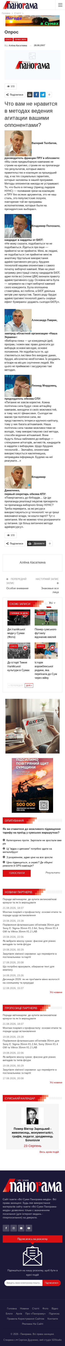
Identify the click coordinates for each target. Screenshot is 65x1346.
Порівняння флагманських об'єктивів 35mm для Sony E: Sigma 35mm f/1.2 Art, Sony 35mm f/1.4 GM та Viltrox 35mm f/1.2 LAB (31, 928)
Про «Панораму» (35, 1313)
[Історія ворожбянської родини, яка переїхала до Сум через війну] (46, 650)
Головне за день (19, 613)
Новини (24, 1308)
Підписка (54, 1313)
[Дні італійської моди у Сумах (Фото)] (18, 617)
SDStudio (57, 1340)
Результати (53, 873)
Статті (9, 39)
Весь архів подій (49, 1151)
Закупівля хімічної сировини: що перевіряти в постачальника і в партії (30, 955)
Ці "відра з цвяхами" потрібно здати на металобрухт (27, 850)
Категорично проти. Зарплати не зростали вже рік (32, 842)
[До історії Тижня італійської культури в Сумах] (18, 650)
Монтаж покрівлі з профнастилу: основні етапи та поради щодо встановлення (32, 913)
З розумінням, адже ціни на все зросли (29, 857)
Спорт (41, 613)
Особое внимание (17, 588)
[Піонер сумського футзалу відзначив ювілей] (46, 617)
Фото (45, 1308)
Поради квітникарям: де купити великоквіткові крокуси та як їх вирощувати (30, 901)
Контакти (52, 1318)
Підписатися (51, 1282)
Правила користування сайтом (25, 1318)
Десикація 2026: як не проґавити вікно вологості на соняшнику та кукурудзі (31, 981)
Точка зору (20, 39)
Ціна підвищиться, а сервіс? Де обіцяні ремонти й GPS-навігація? (27, 864)
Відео (55, 1308)
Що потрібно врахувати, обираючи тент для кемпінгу (28, 968)
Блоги (9, 1313)
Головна (12, 1308)
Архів (19, 1313)
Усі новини (56, 992)
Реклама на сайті (32, 1323)
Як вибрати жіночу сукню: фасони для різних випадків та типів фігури (29, 942)
